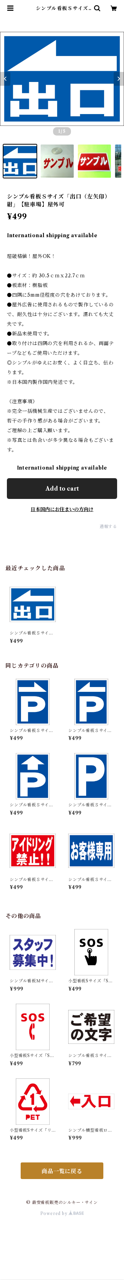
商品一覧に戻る (62, 1171)
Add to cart (62, 488)
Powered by (54, 1213)
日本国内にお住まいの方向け (62, 509)
